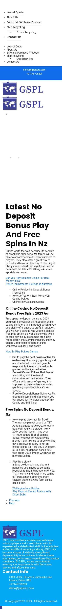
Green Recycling (26, 32)
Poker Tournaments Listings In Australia (29, 284)
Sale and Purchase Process (24, 22)
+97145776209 (34, 73)
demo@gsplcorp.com (34, 69)
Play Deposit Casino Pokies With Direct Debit (31, 493)
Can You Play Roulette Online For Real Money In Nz (27, 279)
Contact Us (14, 37)
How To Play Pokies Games (22, 351)
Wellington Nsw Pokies (26, 488)
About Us (12, 17)
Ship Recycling (16, 27)
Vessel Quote (15, 12)
